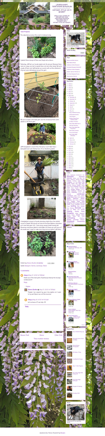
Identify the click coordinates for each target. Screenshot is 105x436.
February (72, 142)
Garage (73, 189)
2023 (69, 89)
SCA (79, 209)
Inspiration (74, 192)
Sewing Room (80, 211)
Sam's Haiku (76, 262)
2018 (69, 148)
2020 (69, 95)
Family (78, 185)
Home (42, 335)
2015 (69, 154)
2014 (69, 156)
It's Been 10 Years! (73, 121)
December (72, 97)
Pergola (77, 202)
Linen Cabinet (81, 195)
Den (83, 182)
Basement (81, 176)
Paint (78, 201)
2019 (69, 146)
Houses (80, 191)
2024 (69, 87)
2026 (69, 83)
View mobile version (41, 339)
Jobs (83, 192)
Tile (79, 216)
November (72, 99)
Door (83, 183)
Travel (83, 216)
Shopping (70, 213)
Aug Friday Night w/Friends (76, 380)
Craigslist (69, 182)
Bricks (68, 179)
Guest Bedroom (71, 191)
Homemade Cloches (74, 114)
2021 (69, 93)
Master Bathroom (72, 198)
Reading (72, 208)
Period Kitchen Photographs (76, 346)
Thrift (74, 216)
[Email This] (48, 263)
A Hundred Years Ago (73, 276)
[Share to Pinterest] (53, 263)
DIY (77, 183)
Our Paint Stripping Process (73, 74)
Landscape (39, 266)
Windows (82, 219)
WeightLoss (82, 218)
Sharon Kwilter (32, 289)
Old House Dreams (73, 283)
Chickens (82, 179)
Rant (68, 208)
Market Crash (77, 197)
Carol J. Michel (72, 309)
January (72, 144)
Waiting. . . (76, 300)
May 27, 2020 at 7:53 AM (47, 289)
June (71, 108)
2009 (69, 165)
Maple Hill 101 (71, 251)
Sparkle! (70, 272)
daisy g (26, 275)
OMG (68, 201)
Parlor (73, 203)
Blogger (63, 433)
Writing (72, 222)
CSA (77, 182)
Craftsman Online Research (73, 64)
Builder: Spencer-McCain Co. (73, 71)
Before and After (77, 178)
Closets (69, 181)
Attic (83, 175)
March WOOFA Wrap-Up (78, 331)
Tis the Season (77, 290)
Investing (79, 192)
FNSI (83, 186)
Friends (76, 188)
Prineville (82, 204)
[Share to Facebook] (52, 263)
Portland (77, 204)
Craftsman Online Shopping (73, 69)
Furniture (82, 188)
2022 (69, 91)
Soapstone (82, 213)
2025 (69, 85)
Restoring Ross (72, 271)
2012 (69, 160)
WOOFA (69, 222)
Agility (68, 175)
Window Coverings (72, 219)
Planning (82, 203)
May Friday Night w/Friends (73, 135)
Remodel (78, 208)
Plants (45, 266)
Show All (83, 324)
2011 (69, 162)
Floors (80, 186)
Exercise (74, 185)
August (71, 105)
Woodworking (80, 221)
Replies (28, 286)
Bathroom (69, 178)
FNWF (68, 188)
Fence (71, 186)
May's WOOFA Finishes (74, 112)
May (71, 110)
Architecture (79, 175)
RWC (74, 209)
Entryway (69, 185)
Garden (33, 266)
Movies (77, 200)
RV (71, 209)
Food (72, 188)
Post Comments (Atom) (46, 346)
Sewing (69, 211)
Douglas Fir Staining (77, 386)
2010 (69, 163)
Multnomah (81, 200)
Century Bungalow (73, 315)
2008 (69, 167)
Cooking (74, 180)
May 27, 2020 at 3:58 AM (36, 275)
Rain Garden (80, 206)
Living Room (70, 197)
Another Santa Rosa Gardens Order (74, 119)
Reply (25, 282)
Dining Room (70, 183)
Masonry (82, 197)
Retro (83, 208)
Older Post (58, 335)
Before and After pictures (72, 60)
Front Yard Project (73, 132)
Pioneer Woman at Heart (74, 299)
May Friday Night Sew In (74, 123)
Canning (78, 179)
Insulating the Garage (78, 359)
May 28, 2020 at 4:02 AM (40, 299)
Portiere (72, 204)
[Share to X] (51, 263)
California (72, 179)
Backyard (27, 266)
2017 (69, 150)
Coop (79, 180)
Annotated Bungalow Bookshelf (74, 67)
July (71, 107)
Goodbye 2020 (76, 393)
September (72, 103)
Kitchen (69, 194)
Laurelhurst (70, 195)
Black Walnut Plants (71, 62)
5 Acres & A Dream (72, 261)
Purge (68, 206)
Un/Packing (71, 218)
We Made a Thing (77, 352)
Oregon (73, 201)
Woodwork (70, 221)
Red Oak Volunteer (73, 125)
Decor (80, 182)
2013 (69, 158)
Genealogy (82, 189)
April (71, 138)
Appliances (72, 175)
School (82, 209)
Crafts (83, 180)
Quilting (73, 206)
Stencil (69, 216)
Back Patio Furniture (74, 130)
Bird (83, 178)
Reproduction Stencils (72, 76)
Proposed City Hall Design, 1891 (75, 247)
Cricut (74, 182)
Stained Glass (80, 215)
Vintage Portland (72, 246)
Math (74, 200)
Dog (80, 183)
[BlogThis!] (49, 263)
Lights (75, 195)
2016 (69, 152)
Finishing (76, 186)
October (72, 101)
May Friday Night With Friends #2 (74, 128)
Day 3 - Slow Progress (78, 365)
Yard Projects (72, 116)
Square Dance (70, 214)
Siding (76, 213)
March (71, 140)
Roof (68, 209)
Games (68, 189)
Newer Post (24, 335)
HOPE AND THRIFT (73, 289)
